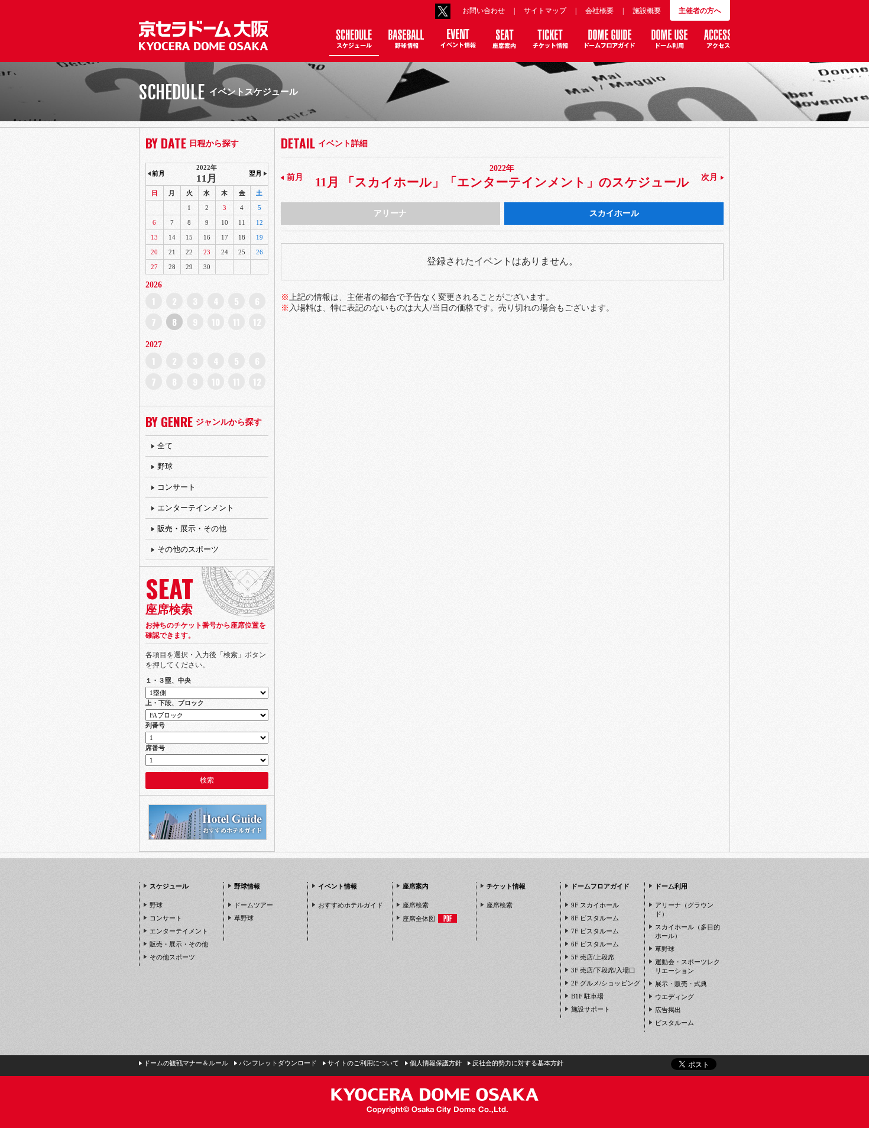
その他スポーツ (172, 957)
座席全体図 (419, 918)
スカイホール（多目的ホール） (687, 931)
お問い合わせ (483, 11)
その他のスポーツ (188, 549)
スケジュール (169, 886)
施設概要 (647, 11)
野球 (165, 466)
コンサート (176, 487)
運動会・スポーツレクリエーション (687, 966)
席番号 (155, 747)
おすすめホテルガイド (350, 905)
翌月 (255, 173)
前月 (295, 177)
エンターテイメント (179, 931)
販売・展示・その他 (191, 528)
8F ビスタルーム (595, 918)
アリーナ (390, 213)
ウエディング (674, 996)
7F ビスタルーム (595, 931)
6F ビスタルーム (595, 944)
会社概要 (599, 11)
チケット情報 (506, 886)
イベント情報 (337, 886)
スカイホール (614, 213)
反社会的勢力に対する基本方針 (517, 1062)
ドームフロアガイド (600, 886)
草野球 (244, 918)
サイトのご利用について (363, 1062)
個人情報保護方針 (436, 1062)
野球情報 (247, 886)
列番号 (155, 725)
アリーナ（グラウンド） (684, 909)
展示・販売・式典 (681, 983)
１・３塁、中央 (168, 680)
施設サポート (590, 1009)
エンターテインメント (195, 507)
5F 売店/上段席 (592, 957)
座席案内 (416, 886)
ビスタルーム (674, 1022)
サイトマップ (545, 11)
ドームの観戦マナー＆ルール (186, 1062)
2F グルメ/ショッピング (605, 983)
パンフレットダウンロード (278, 1062)
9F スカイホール (595, 905)
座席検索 (416, 905)
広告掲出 (668, 1009)
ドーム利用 (671, 886)
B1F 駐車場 (587, 996)
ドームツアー (253, 905)
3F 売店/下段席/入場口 (603, 970)
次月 (709, 177)
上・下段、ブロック (174, 702)
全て (165, 445)
